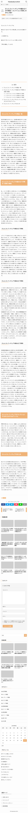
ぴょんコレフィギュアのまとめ (12, 103)
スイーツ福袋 (6, 715)
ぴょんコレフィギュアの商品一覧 (12, 87)
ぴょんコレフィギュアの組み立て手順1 (15, 93)
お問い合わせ (6, 797)
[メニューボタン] (1, 1)
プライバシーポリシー (8, 803)
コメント (5, 590)
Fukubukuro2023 (14, 1)
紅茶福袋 (5, 691)
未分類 (4, 14)
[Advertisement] (14, 64)
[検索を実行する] (25, 635)
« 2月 (2, 745)
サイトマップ (6, 800)
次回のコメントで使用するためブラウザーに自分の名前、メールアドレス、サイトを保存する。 (14, 621)
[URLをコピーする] (25, 504)
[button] (3, 504)
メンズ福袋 (5, 694)
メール (5, 611)
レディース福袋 (6, 697)
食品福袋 (5, 712)
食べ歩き (5, 718)
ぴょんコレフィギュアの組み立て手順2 (15, 95)
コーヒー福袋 (6, 709)
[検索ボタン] (26, 1)
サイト (4, 616)
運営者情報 (5, 806)
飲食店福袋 (5, 706)
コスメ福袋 (5, 700)
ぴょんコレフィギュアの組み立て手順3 (15, 97)
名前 (4, 606)
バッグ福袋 (5, 703)
